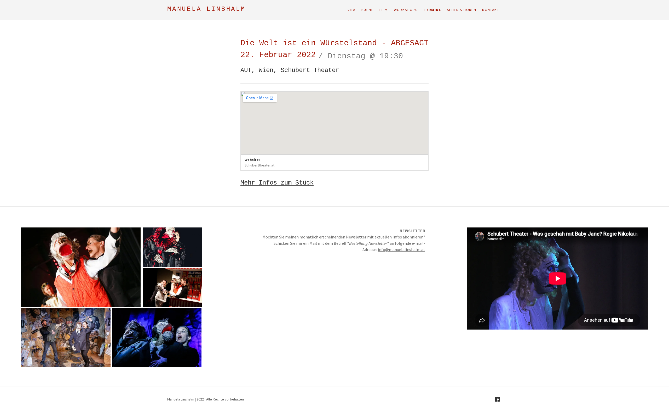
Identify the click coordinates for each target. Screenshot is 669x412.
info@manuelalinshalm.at (401, 249)
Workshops (406, 9)
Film (383, 9)
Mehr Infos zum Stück (277, 183)
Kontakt (490, 9)
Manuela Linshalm (206, 9)
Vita (351, 9)
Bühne (367, 9)
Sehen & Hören (461, 9)
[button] (81, 267)
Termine (432, 9)
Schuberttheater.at (259, 165)
